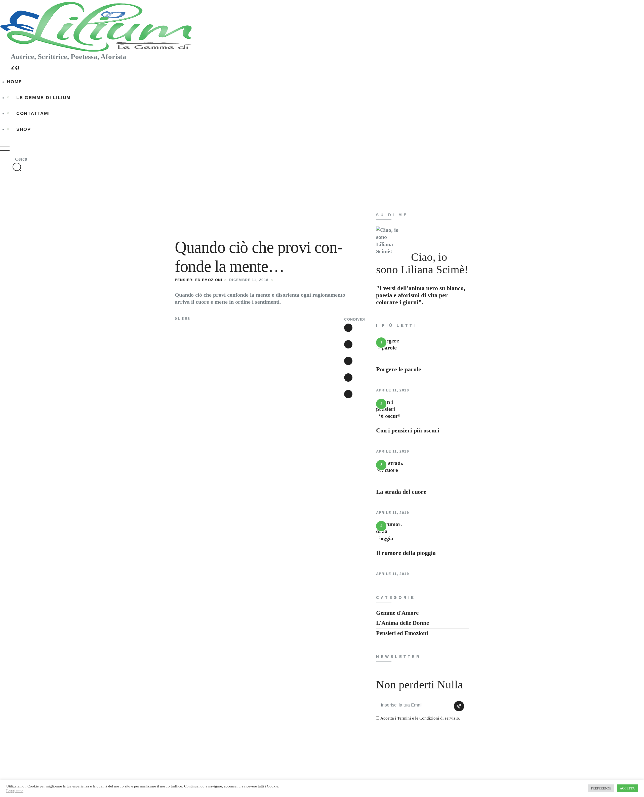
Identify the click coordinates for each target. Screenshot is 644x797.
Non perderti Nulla (419, 684)
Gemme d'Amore (397, 613)
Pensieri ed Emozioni (198, 280)
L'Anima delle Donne (402, 623)
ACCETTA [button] (627, 788)
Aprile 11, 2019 (392, 390)
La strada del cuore (401, 492)
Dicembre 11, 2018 (249, 280)
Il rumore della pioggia (406, 553)
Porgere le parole (398, 369)
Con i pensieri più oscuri (407, 430)
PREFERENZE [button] (601, 788)
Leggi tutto (14, 791)
